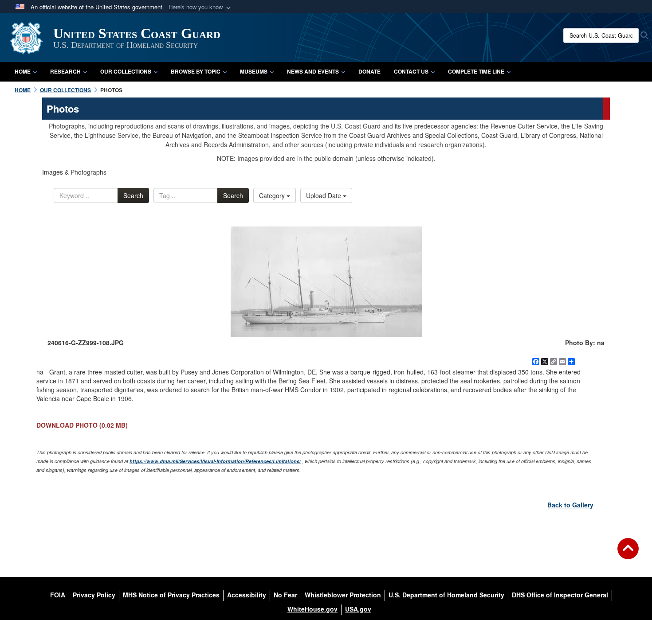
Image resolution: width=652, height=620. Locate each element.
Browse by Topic (195, 71)
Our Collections (125, 71)
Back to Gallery (570, 504)
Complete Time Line (476, 71)
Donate (369, 71)
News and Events (313, 71)
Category (273, 195)
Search (133, 195)
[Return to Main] (628, 554)
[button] (200, 7)
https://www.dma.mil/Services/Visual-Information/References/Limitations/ (215, 461)
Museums (253, 71)
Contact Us (411, 71)
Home (23, 71)
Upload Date (324, 195)
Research (65, 71)
